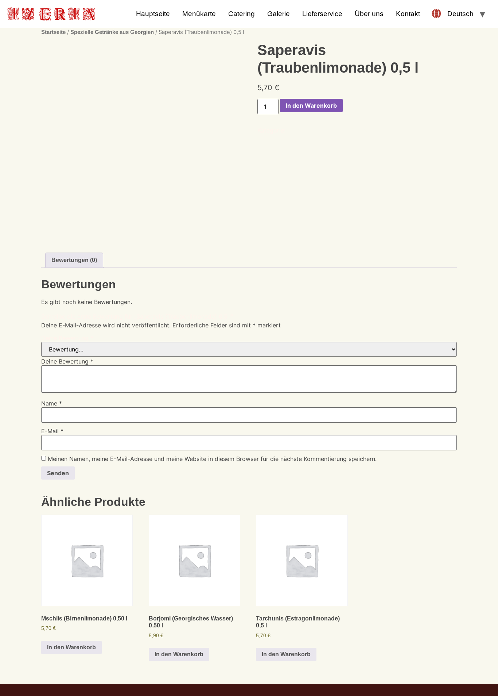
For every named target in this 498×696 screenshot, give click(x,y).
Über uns (369, 14)
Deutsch (460, 14)
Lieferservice (322, 14)
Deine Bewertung (67, 338)
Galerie (278, 14)
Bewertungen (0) (74, 260)
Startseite (53, 32)
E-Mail (52, 431)
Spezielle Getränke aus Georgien (112, 32)
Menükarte (199, 14)
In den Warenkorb (311, 105)
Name (51, 403)
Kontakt (408, 14)
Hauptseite (153, 14)
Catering (241, 14)
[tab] (74, 260)
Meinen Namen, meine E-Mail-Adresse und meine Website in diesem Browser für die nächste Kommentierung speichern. (212, 459)
